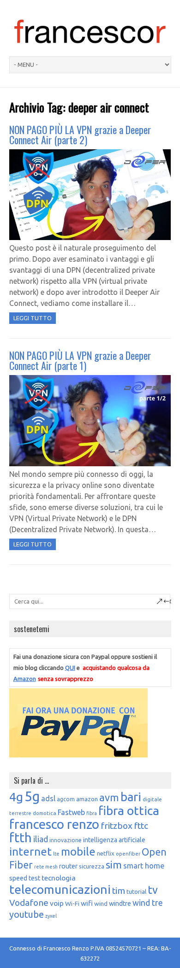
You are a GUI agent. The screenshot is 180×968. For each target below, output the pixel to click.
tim (118, 891)
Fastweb (71, 812)
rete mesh (46, 866)
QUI (70, 667)
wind (101, 903)
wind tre (147, 902)
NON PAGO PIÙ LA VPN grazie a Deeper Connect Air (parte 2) (80, 134)
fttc (141, 826)
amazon (87, 799)
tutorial (136, 891)
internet (30, 851)
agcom (66, 799)
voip (57, 903)
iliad (40, 839)
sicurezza (91, 866)
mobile (78, 851)
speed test (24, 878)
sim (114, 864)
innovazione (65, 840)
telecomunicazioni (60, 889)
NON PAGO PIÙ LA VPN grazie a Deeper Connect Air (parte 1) (80, 360)
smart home (143, 866)
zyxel (51, 916)
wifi (87, 903)
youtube (26, 914)
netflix (105, 853)
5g (32, 796)
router (68, 866)
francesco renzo (54, 824)
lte (56, 854)
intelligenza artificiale (114, 840)
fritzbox (116, 826)
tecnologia (59, 878)
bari (130, 797)
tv (153, 890)
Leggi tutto (32, 318)
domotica (44, 813)
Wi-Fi (72, 903)
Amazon (24, 678)
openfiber (128, 854)
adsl (48, 798)
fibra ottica (128, 810)
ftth (20, 838)
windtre (120, 903)
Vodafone (28, 903)
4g (16, 797)
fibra (91, 813)
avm (109, 797)
